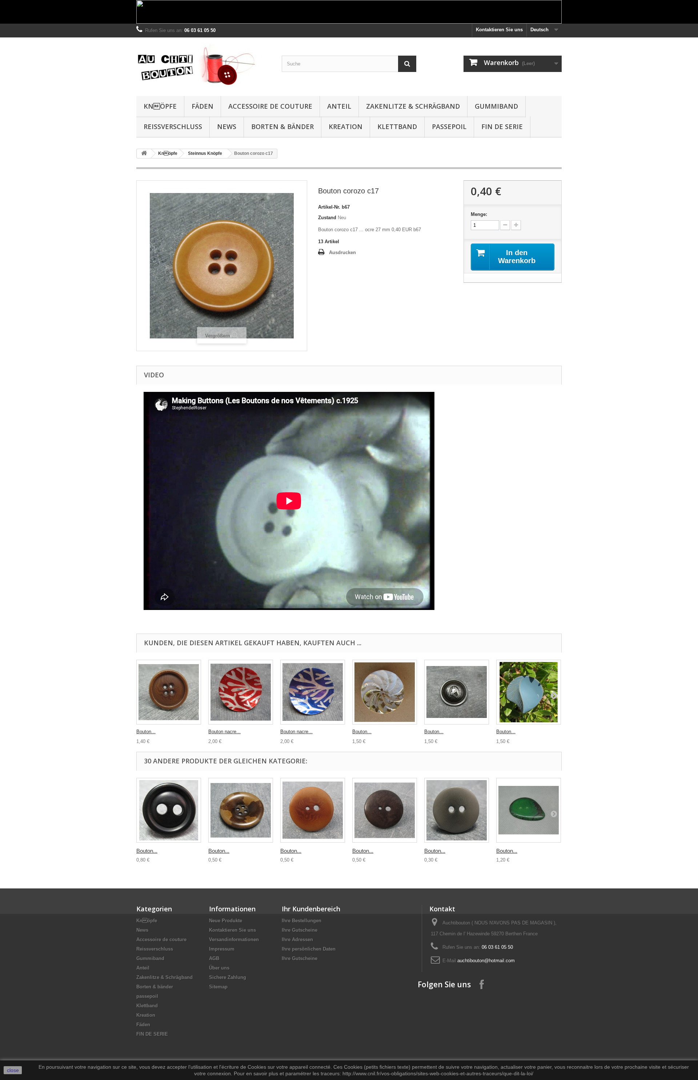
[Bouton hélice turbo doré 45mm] (384, 692)
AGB (214, 958)
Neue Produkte (225, 920)
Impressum (221, 949)
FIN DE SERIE (502, 126)
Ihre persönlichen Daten (309, 949)
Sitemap (218, 986)
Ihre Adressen (297, 939)
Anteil (339, 106)
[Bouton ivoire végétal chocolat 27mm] (168, 692)
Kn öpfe (160, 106)
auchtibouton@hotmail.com (486, 960)
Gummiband (496, 106)
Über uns (219, 968)
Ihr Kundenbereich (311, 908)
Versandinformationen (234, 939)
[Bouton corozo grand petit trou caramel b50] (312, 810)
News (226, 126)
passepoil (449, 126)
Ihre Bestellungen (301, 920)
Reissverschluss (173, 126)
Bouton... (146, 731)
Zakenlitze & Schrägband (413, 106)
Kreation (345, 126)
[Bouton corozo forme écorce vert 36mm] (528, 810)
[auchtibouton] (203, 65)
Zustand (327, 217)
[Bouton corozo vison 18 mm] (456, 810)
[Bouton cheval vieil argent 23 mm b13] (456, 692)
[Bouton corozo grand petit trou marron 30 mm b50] (384, 810)
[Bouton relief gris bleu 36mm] (528, 692)
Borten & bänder (282, 126)
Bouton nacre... (224, 731)
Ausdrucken (342, 252)
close (13, 1070)
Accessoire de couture (270, 106)
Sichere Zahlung (227, 977)
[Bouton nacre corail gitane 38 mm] (312, 692)
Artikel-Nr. (329, 207)
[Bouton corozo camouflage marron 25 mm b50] (240, 810)
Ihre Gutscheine (299, 930)
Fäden (202, 106)
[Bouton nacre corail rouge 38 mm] (240, 692)
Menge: (479, 214)
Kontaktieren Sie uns (499, 29)
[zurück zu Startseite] (144, 153)
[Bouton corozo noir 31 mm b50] (168, 810)
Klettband (397, 126)
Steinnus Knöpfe (205, 153)
